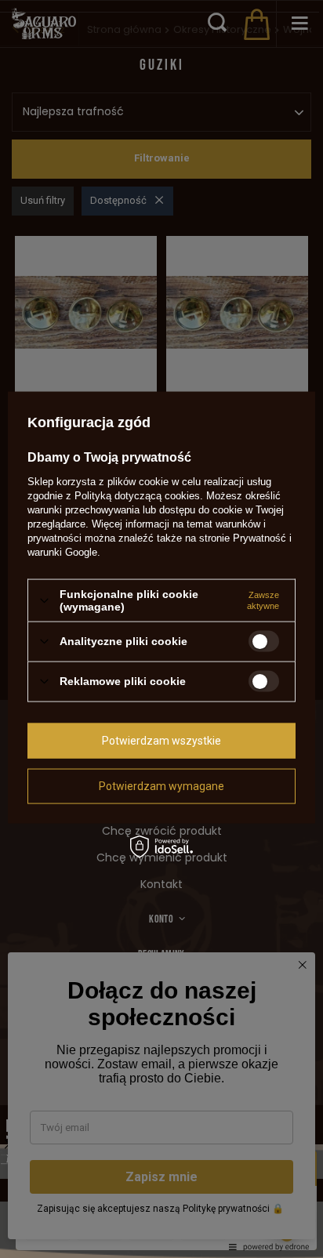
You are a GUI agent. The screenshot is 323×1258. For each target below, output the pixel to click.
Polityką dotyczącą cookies (137, 496)
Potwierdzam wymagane (161, 786)
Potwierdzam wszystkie (161, 740)
